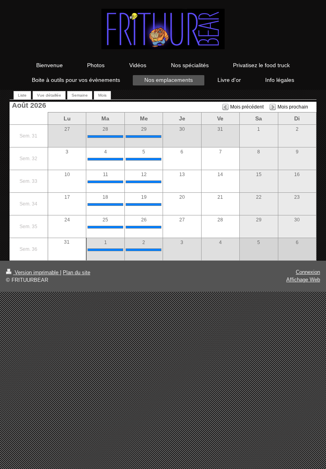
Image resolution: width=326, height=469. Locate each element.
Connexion (308, 272)
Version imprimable (36, 272)
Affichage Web (303, 280)
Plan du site (76, 272)
